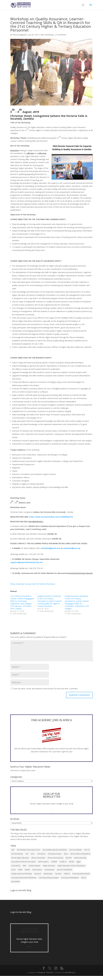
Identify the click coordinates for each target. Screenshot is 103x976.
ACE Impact (41, 854)
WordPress (70, 972)
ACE (26, 854)
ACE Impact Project (54, 854)
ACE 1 (33, 854)
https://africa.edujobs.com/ (48, 748)
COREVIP (54, 862)
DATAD (71, 862)
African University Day (55, 858)
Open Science (37, 870)
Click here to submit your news (22, 770)
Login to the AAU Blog (20, 912)
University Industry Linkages (49, 878)
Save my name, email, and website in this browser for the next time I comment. (45, 688)
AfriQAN (69, 858)
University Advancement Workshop (23, 878)
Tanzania (58, 874)
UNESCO (67, 874)
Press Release (49, 870)
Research (37, 874)
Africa (66, 854)
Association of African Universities (23, 862)
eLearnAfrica (15, 866)
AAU (12, 850)
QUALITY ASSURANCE (64, 870)
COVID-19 (63, 862)
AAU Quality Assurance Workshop (55, 850)
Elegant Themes (45, 972)
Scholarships (48, 874)
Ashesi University (80, 858)
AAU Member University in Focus (28, 850)
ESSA (24, 866)
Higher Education (49, 866)
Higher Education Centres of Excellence (71, 866)
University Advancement (81, 874)
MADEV (27, 870)
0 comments (61, 35)
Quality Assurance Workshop (21, 874)
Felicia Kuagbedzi (20, 35)
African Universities (38, 858)
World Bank (15, 881)
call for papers (43, 862)
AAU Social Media (75, 850)
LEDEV (20, 870)
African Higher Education (20, 858)
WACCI (83, 878)
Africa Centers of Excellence (80, 854)
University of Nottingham (70, 878)
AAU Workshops (47, 35)
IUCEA (13, 870)
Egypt (79, 862)
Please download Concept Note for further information (32, 584)
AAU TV (86, 850)
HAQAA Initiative (34, 866)
